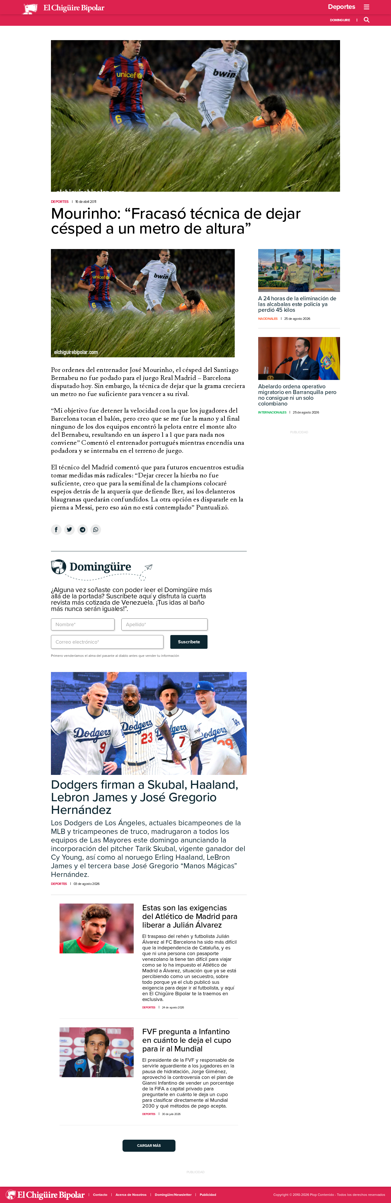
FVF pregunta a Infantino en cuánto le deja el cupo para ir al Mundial (186, 1040)
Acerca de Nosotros (131, 1195)
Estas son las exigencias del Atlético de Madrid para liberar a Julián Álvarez (190, 916)
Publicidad (208, 1195)
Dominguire (340, 20)
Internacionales (272, 412)
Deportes (341, 7)
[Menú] (367, 7)
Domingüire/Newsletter (173, 1195)
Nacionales (267, 319)
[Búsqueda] (367, 20)
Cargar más (149, 1145)
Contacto (100, 1195)
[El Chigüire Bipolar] (62, 9)
